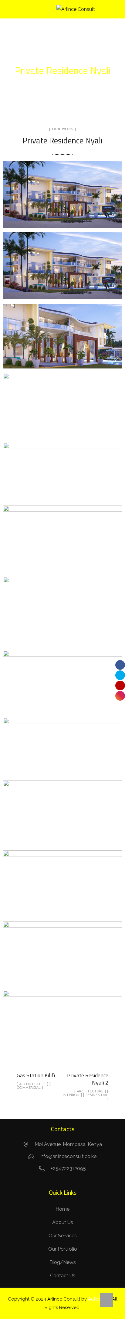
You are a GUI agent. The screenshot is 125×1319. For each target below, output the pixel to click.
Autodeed (99, 1299)
